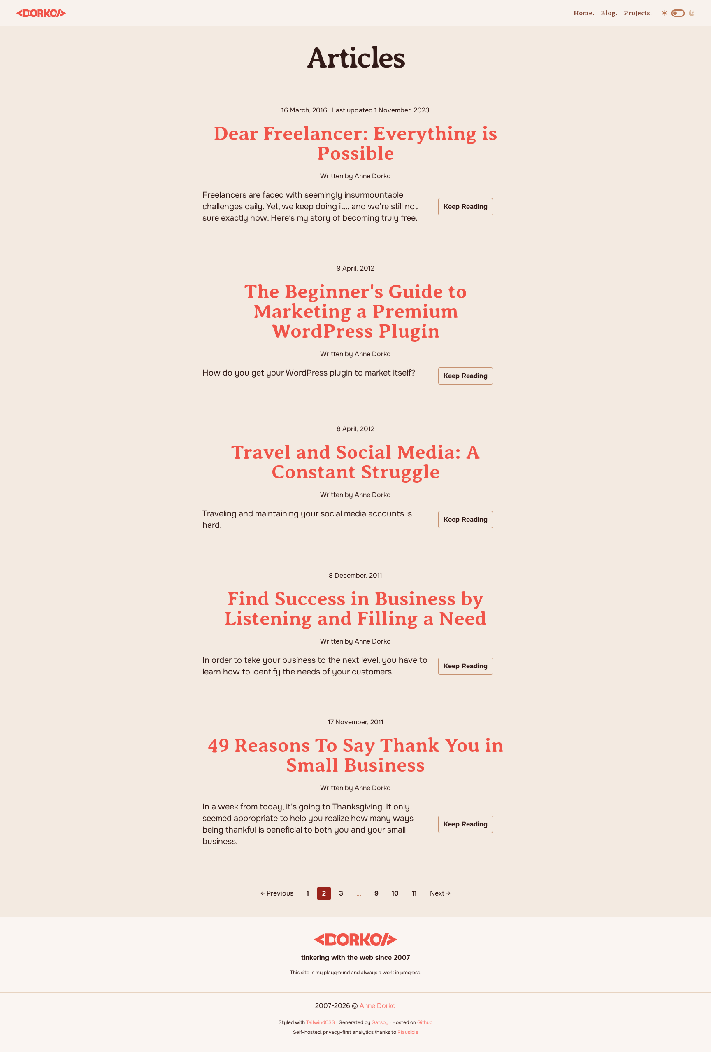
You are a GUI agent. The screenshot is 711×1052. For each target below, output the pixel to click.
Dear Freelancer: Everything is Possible (355, 143)
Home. (584, 13)
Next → (440, 893)
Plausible (407, 1032)
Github (424, 1022)
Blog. (609, 13)
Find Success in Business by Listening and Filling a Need (355, 609)
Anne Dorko (378, 1005)
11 (414, 893)
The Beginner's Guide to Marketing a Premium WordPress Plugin (355, 311)
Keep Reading (466, 206)
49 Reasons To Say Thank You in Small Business (355, 755)
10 (395, 893)
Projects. (638, 13)
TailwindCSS (320, 1022)
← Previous (276, 893)
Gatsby (380, 1022)
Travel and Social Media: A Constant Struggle (355, 462)
